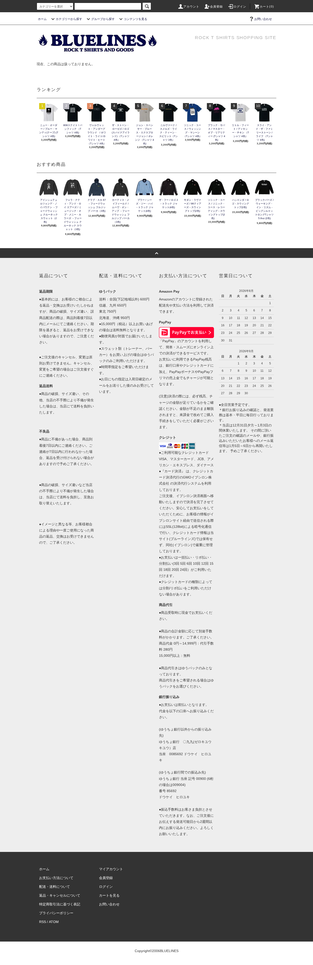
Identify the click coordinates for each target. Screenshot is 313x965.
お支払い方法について (56, 878)
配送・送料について (54, 887)
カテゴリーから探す (69, 19)
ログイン (240, 6)
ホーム (42, 19)
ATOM (54, 922)
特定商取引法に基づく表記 (59, 904)
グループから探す (103, 19)
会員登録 (216, 6)
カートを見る (109, 895)
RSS (42, 922)
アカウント (191, 6)
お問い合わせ (263, 19)
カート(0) (267, 6)
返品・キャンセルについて (59, 895)
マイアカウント (111, 869)
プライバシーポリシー (56, 913)
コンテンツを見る (135, 19)
